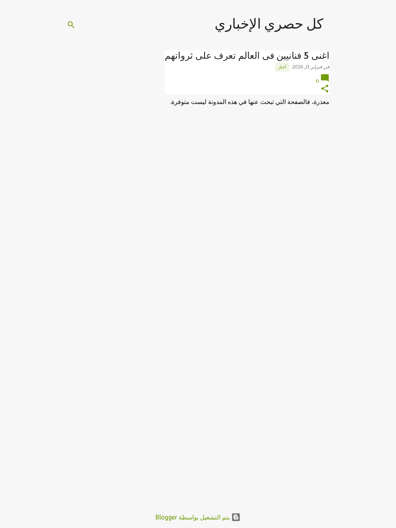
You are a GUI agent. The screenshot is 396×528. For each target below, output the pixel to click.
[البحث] (71, 24)
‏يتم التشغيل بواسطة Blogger (193, 517)
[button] (324, 89)
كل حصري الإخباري (269, 23)
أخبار (282, 67)
